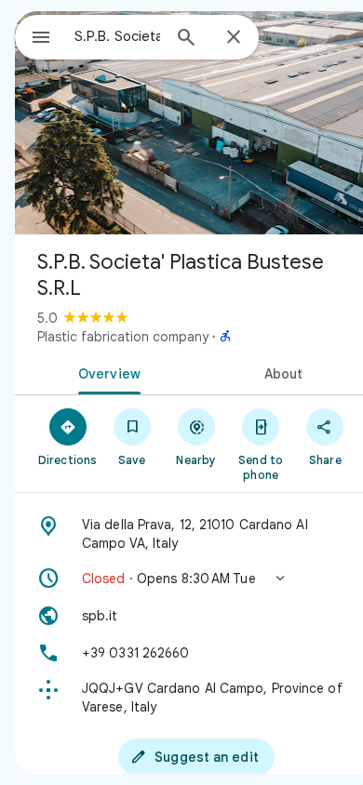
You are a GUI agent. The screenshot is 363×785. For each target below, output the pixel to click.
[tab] (106, 372)
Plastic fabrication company (122, 336)
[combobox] (117, 36)
